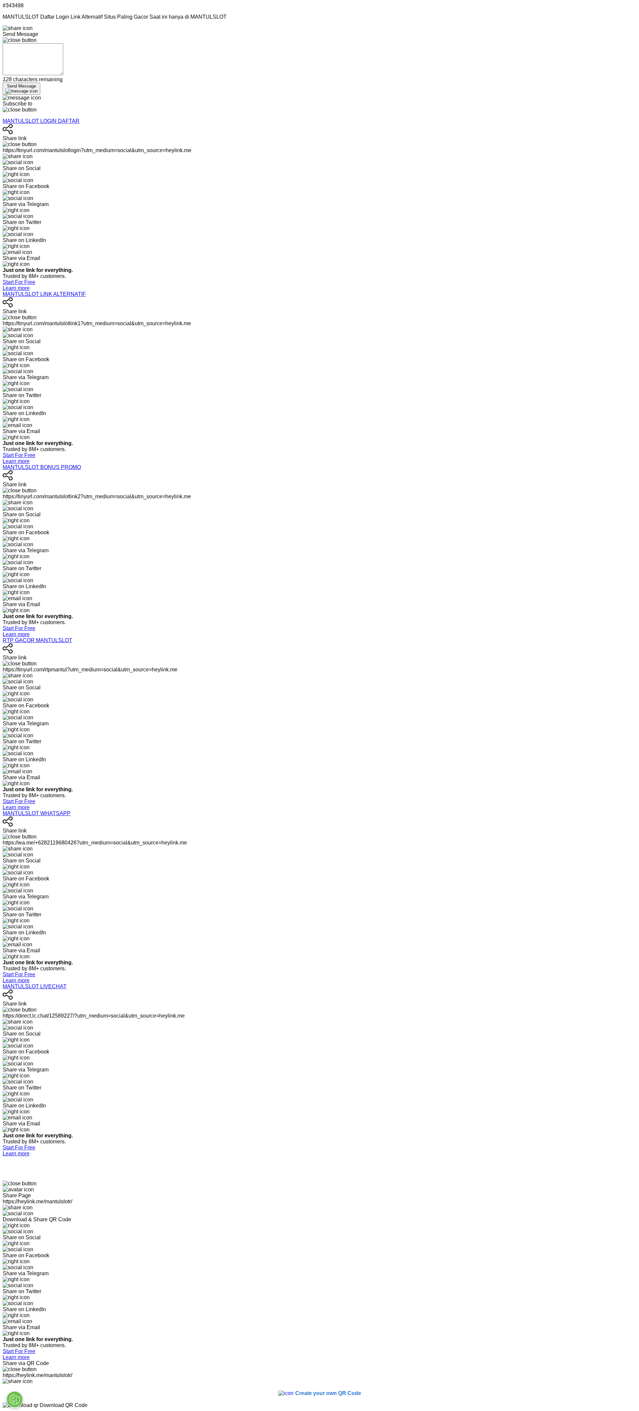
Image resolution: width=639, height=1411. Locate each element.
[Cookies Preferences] (14, 1399)
